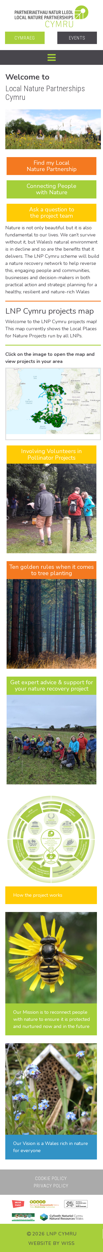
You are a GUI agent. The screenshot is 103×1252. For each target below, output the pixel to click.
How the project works (37, 895)
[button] (51, 57)
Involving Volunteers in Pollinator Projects (51, 454)
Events (77, 38)
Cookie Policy (51, 1178)
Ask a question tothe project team (51, 213)
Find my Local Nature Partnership (52, 166)
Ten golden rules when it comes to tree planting (51, 570)
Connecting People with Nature (51, 189)
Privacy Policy (51, 1185)
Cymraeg (25, 38)
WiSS (68, 1243)
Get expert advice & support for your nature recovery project (51, 685)
